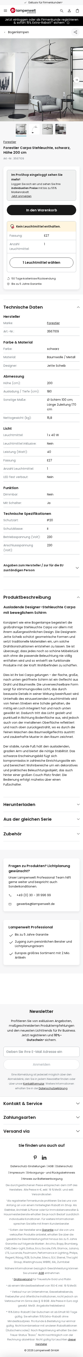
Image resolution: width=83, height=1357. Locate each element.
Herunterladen (19, 804)
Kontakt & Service (22, 1103)
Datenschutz (64, 1166)
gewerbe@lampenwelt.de (36, 904)
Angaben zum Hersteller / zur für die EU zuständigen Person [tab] (33, 567)
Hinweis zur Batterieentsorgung (43, 1179)
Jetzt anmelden (21, 196)
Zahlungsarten (19, 1117)
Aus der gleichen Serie (27, 819)
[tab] (41, 307)
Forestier (9, 142)
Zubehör (12, 834)
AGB (51, 1166)
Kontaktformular (33, 1083)
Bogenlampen (18, 32)
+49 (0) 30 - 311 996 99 (34, 895)
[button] (76, 79)
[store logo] (25, 10)
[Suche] (61, 10)
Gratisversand (23, 1279)
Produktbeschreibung (27, 597)
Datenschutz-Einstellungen (28, 1166)
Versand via (16, 1131)
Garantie (47, 1230)
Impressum (17, 1172)
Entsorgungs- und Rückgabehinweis (51, 1172)
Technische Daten (23, 307)
